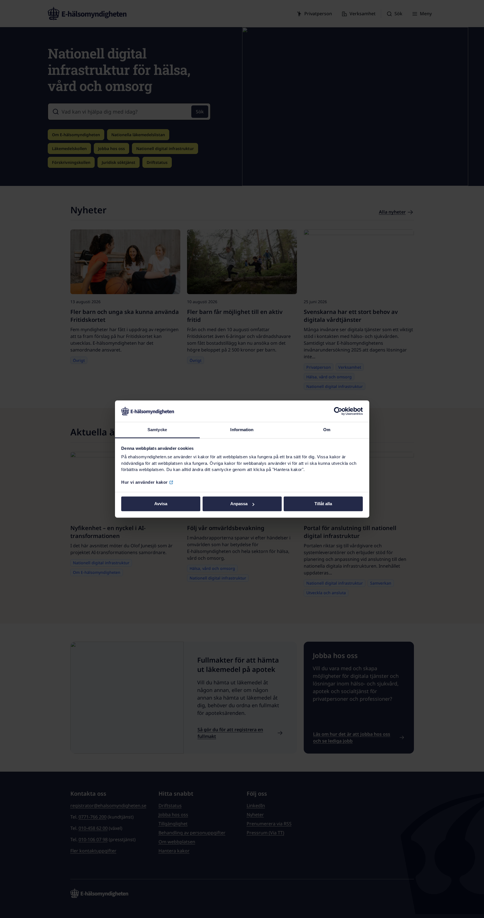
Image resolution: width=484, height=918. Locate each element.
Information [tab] (241, 429)
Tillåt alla (323, 504)
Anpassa (239, 504)
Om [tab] (326, 429)
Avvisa (160, 504)
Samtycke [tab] (157, 429)
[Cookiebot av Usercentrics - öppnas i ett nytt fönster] (338, 411)
